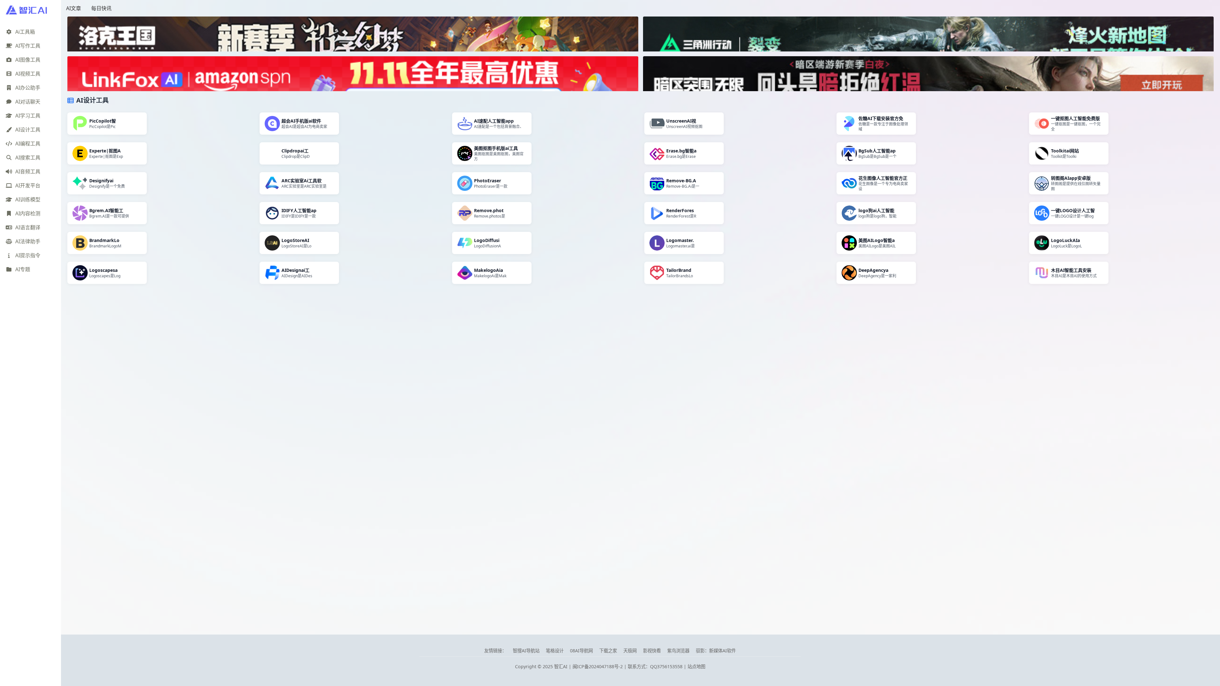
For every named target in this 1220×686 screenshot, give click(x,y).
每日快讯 (101, 8)
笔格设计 (555, 651)
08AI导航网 (581, 651)
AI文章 (73, 8)
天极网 (630, 651)
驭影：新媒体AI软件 (716, 651)
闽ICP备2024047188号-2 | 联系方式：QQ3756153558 (628, 666)
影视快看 (652, 651)
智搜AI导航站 (526, 651)
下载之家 (608, 651)
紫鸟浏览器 (678, 651)
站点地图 (696, 666)
